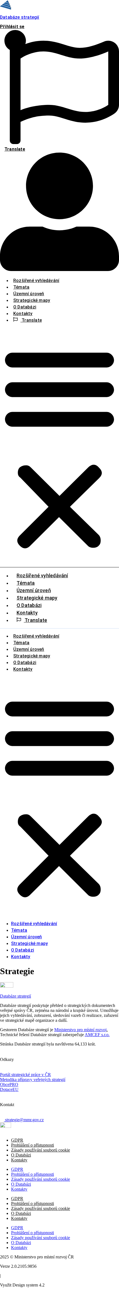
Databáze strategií (19, 17)
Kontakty (23, 313)
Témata (21, 287)
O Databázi (24, 307)
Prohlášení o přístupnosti (32, 1145)
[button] (59, 447)
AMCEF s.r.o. (97, 1034)
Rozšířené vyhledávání (36, 280)
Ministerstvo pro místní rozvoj (80, 1029)
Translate (31, 320)
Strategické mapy (31, 300)
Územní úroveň (28, 293)
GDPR (17, 1140)
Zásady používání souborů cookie (40, 1150)
